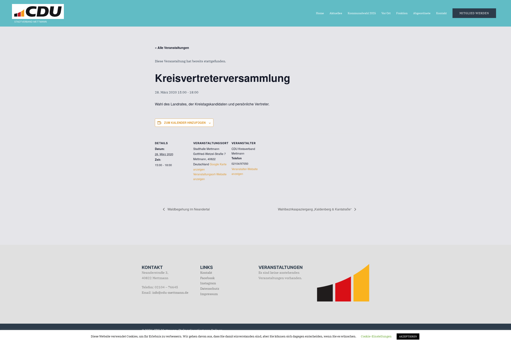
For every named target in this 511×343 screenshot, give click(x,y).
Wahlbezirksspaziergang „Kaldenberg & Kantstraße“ (315, 209)
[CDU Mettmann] (38, 13)
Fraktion (402, 13)
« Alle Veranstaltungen (172, 47)
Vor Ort (386, 13)
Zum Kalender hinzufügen (185, 123)
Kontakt (441, 13)
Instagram (208, 283)
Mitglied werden (474, 13)
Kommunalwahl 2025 (362, 13)
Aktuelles (336, 13)
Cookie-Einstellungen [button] (376, 336)
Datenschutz (209, 288)
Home (320, 13)
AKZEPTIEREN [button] (408, 336)
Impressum (209, 294)
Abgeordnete (422, 13)
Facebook (207, 278)
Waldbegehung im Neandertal (188, 209)
